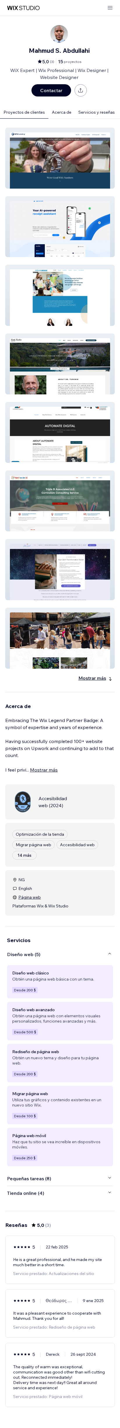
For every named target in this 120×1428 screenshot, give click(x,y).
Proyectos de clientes (24, 112)
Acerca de (61, 112)
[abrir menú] (110, 8)
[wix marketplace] (23, 8)
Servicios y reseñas (96, 112)
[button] (60, 158)
